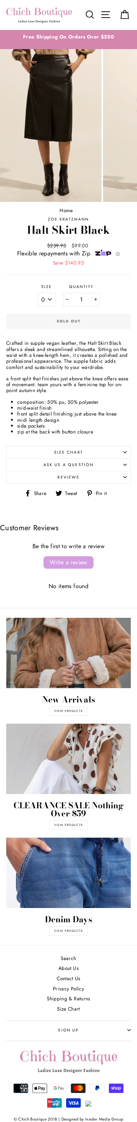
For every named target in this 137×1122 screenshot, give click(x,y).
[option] (68, 37)
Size (46, 286)
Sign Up (68, 1030)
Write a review (68, 562)
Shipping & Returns (68, 998)
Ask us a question (68, 465)
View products (68, 711)
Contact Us (68, 978)
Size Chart (68, 452)
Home (66, 210)
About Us (68, 968)
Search (68, 958)
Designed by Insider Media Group (92, 1119)
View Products (68, 825)
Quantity (81, 286)
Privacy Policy (68, 988)
